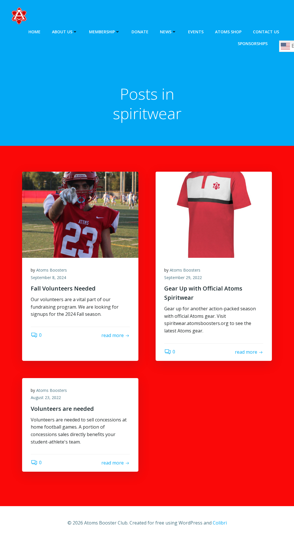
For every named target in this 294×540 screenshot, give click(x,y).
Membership (102, 31)
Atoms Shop (228, 31)
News (165, 31)
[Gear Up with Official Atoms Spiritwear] (214, 214)
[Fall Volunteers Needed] (80, 214)
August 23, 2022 (46, 397)
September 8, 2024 (48, 277)
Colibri (220, 523)
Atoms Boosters (51, 270)
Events (196, 31)
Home (34, 31)
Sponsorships (253, 43)
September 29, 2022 (183, 277)
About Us (62, 31)
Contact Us (266, 31)
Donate (139, 31)
